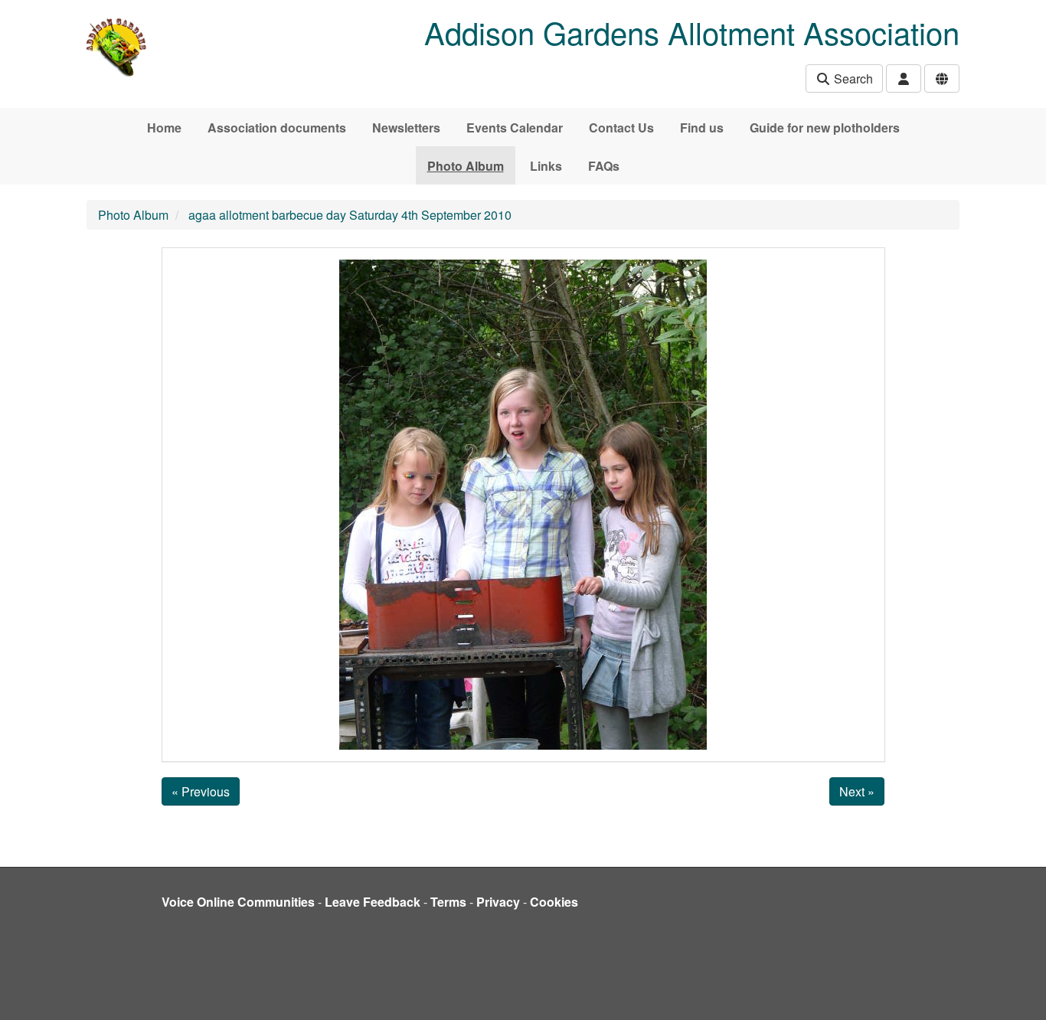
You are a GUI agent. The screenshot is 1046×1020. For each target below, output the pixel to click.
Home (164, 127)
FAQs (603, 166)
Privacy (498, 901)
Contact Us (621, 127)
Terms (448, 901)
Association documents (277, 127)
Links (546, 166)
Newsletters (406, 127)
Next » (856, 791)
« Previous (201, 791)
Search (852, 78)
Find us (702, 127)
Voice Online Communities (238, 901)
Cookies (554, 901)
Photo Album (465, 166)
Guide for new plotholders (825, 127)
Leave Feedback (372, 901)
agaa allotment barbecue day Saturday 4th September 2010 (350, 215)
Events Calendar (514, 127)
